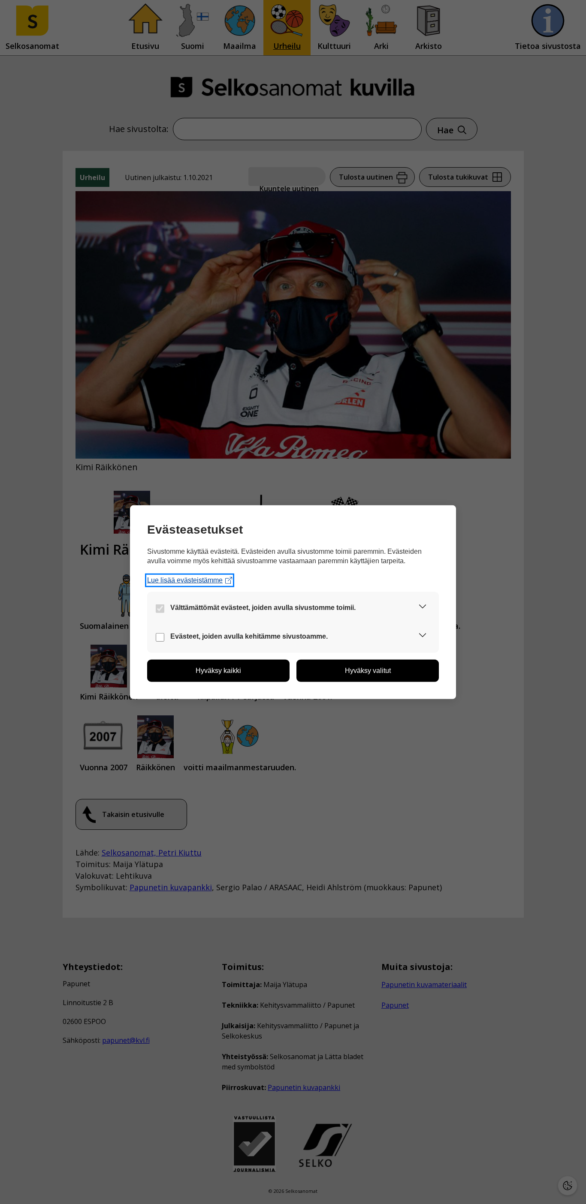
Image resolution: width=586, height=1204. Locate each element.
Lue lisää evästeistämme (185, 580)
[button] (422, 608)
